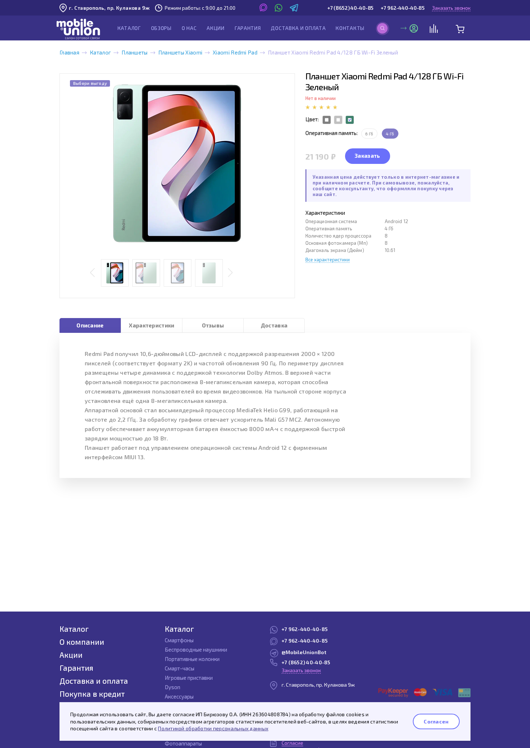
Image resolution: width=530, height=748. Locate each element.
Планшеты (134, 52)
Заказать (367, 155)
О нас (189, 28)
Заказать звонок (451, 8)
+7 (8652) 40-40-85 (350, 8)
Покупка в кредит (92, 693)
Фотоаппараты (183, 743)
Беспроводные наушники (196, 649)
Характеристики (151, 325)
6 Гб (369, 133)
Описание (89, 325)
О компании (81, 641)
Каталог (129, 28)
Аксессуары (179, 696)
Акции (216, 28)
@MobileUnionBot (304, 652)
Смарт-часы (179, 668)
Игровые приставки (189, 677)
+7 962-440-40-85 (403, 8)
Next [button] (230, 273)
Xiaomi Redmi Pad (235, 52)
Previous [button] (92, 273)
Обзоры (161, 28)
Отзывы (213, 325)
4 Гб (390, 133)
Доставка (274, 325)
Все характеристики (327, 259)
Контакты (350, 28)
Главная (69, 52)
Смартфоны (179, 640)
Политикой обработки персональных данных (213, 728)
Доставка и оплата (298, 28)
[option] (177, 163)
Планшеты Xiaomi (180, 52)
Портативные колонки (192, 659)
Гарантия (248, 28)
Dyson (172, 687)
